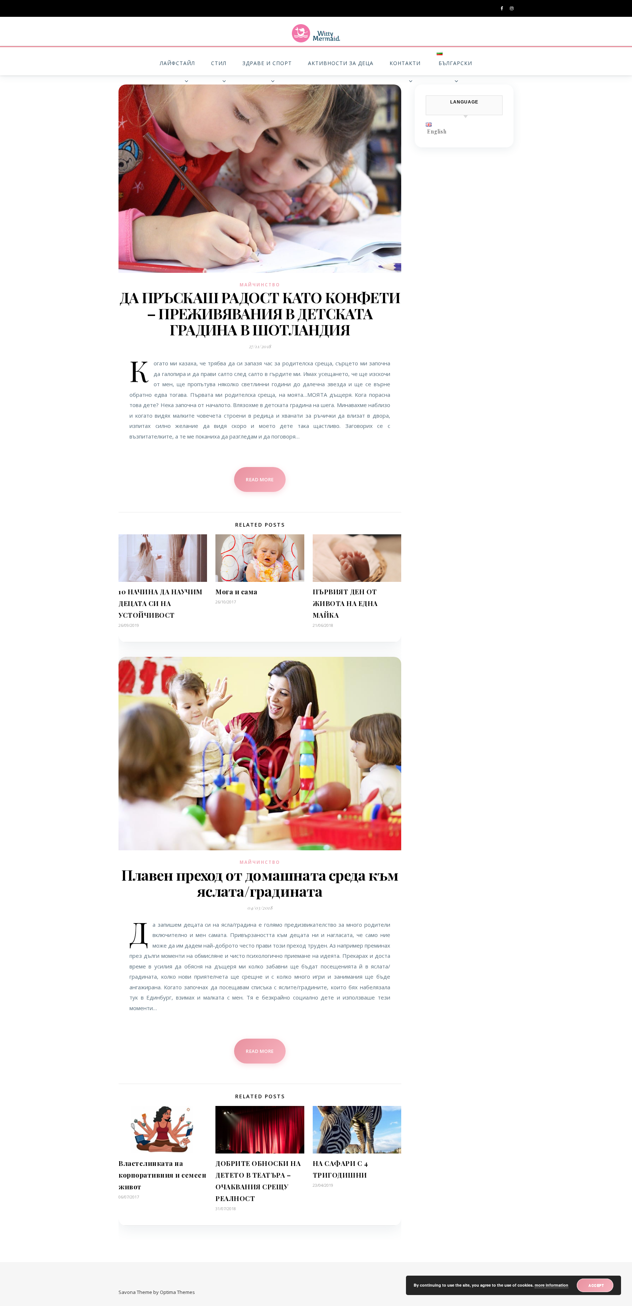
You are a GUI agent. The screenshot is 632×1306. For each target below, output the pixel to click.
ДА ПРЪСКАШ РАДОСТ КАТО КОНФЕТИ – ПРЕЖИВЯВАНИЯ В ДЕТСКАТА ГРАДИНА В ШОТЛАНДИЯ (260, 313)
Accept (596, 1285)
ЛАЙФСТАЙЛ (177, 63)
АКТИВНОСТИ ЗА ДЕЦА (340, 63)
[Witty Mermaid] (316, 33)
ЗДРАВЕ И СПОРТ (267, 63)
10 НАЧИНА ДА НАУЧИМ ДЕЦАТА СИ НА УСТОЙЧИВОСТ (160, 603)
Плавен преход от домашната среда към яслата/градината (259, 882)
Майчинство (260, 285)
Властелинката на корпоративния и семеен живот (162, 1175)
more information (551, 1285)
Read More (260, 479)
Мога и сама (236, 591)
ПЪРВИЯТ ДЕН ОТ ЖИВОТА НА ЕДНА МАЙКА (345, 603)
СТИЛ (218, 63)
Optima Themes (177, 1292)
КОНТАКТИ (405, 63)
